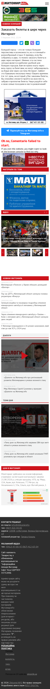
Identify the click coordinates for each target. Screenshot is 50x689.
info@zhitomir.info (20, 525)
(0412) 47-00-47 (14, 546)
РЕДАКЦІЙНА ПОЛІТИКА (8, 647)
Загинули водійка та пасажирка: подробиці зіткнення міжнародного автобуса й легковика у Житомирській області (23, 305)
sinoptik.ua (32, 674)
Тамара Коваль (28, 536)
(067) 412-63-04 (30, 546)
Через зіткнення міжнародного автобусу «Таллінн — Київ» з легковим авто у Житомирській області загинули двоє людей (24, 317)
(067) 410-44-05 (14, 527)
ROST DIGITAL (32, 685)
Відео (5, 212)
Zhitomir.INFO (15, 682)
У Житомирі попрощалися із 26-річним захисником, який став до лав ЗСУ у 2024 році (25, 327)
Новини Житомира (12, 278)
